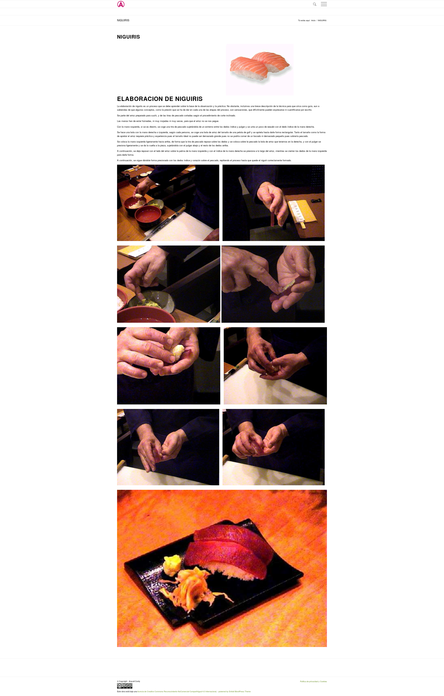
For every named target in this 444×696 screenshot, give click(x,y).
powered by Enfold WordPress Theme (235, 691)
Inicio (313, 20)
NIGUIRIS (123, 20)
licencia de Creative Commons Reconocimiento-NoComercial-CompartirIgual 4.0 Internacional (177, 691)
